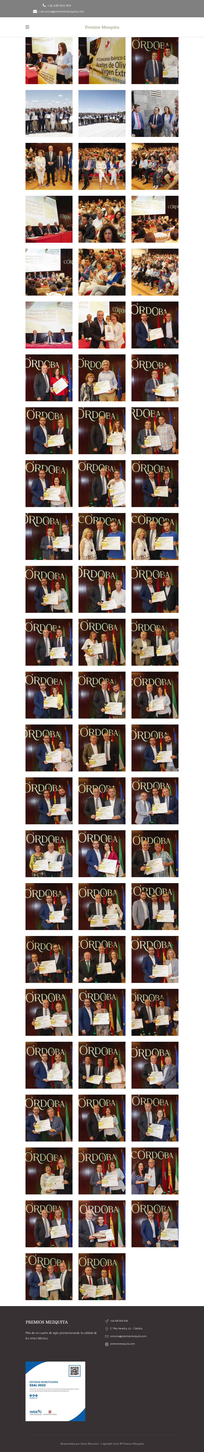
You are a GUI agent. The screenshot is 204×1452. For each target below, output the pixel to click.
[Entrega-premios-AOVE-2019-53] (154, 1065)
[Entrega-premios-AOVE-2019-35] (102, 748)
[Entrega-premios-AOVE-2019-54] (49, 1118)
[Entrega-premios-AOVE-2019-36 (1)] (154, 748)
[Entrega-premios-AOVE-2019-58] (102, 1170)
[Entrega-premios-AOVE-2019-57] (49, 1170)
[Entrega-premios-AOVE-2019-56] (154, 1118)
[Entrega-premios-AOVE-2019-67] (154, 60)
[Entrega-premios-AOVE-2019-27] (154, 589)
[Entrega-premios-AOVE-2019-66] (102, 60)
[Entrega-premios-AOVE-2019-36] (49, 800)
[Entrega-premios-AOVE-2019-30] (154, 642)
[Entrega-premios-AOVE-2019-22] (154, 483)
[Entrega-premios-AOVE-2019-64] (102, 1276)
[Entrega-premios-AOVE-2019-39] (49, 853)
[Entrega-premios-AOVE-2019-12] (102, 325)
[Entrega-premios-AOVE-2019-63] (49, 1276)
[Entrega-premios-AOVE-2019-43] (102, 906)
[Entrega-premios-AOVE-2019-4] (154, 166)
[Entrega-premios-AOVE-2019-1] (154, 113)
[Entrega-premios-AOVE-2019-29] (102, 642)
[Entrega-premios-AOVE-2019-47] (154, 959)
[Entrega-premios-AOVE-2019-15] (102, 377)
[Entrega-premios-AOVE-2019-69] (102, 113)
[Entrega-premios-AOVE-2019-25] (49, 589)
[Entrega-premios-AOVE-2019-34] (49, 748)
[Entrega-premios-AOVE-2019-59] (154, 1170)
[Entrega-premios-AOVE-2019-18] (102, 430)
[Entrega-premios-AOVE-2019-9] (102, 272)
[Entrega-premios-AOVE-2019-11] (49, 325)
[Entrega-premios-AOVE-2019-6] (102, 219)
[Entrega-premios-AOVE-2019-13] (154, 325)
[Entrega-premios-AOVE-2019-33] (154, 695)
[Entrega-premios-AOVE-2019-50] (154, 1012)
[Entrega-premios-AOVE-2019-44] (154, 906)
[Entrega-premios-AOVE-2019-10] (154, 272)
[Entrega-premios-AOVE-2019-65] (49, 60)
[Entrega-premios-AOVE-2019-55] (102, 1118)
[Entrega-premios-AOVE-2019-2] (49, 166)
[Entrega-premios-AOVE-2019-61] (102, 1223)
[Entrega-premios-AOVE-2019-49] (102, 1012)
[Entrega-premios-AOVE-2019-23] (49, 536)
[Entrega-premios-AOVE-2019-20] (49, 483)
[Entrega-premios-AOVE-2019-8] (49, 272)
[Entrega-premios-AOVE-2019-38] (154, 800)
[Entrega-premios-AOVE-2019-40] (102, 853)
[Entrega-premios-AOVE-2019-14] (49, 377)
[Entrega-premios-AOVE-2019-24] (154, 536)
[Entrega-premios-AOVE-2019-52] (102, 1065)
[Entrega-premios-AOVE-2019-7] (154, 219)
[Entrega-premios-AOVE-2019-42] (49, 906)
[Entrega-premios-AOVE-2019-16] (154, 377)
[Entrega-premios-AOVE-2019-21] (102, 483)
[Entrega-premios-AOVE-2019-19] (154, 430)
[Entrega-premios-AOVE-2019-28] (49, 642)
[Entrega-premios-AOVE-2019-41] (154, 853)
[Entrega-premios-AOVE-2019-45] (49, 959)
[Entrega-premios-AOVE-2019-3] (102, 166)
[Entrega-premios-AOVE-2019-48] (49, 1012)
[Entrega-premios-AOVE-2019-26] (102, 589)
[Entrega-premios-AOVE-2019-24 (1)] (102, 536)
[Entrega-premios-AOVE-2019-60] (49, 1223)
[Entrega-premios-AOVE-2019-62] (154, 1223)
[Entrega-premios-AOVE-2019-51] (49, 1065)
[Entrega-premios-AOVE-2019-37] (102, 800)
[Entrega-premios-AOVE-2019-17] (49, 430)
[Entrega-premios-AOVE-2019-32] (102, 695)
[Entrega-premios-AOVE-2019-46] (102, 959)
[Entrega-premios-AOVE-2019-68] (49, 113)
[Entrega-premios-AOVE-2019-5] (49, 219)
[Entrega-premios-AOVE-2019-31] (49, 695)
